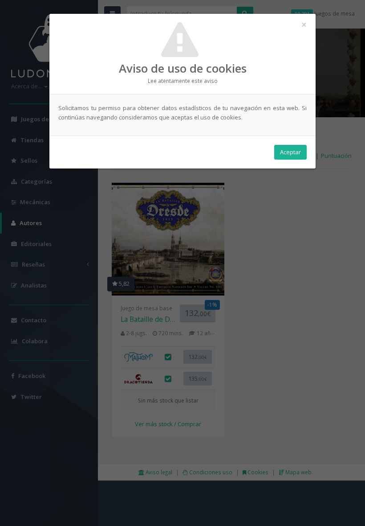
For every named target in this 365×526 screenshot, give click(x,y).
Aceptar (290, 152)
